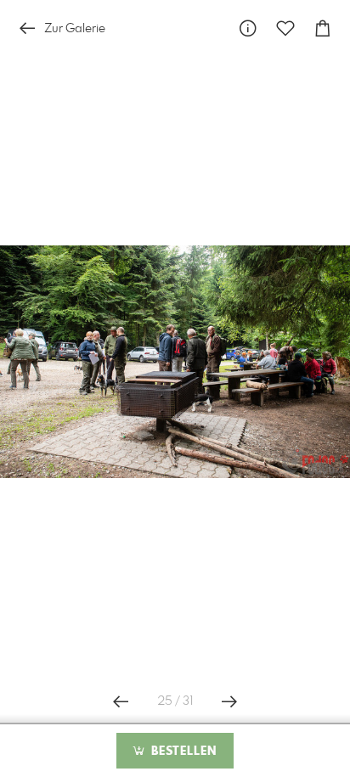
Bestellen (182, 751)
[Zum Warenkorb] (323, 28)
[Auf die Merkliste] (285, 28)
